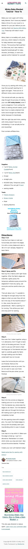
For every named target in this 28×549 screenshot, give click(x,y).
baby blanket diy (7, 471)
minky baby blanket (7, 479)
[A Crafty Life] (14, 3)
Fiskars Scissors (9, 195)
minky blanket (19, 479)
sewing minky (6, 483)
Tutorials (4, 463)
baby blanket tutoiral (8, 475)
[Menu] (2, 3)
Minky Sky (12, 173)
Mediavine (21, 544)
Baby (8, 463)
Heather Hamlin (12, 458)
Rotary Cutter (8, 198)
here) (22, 185)
